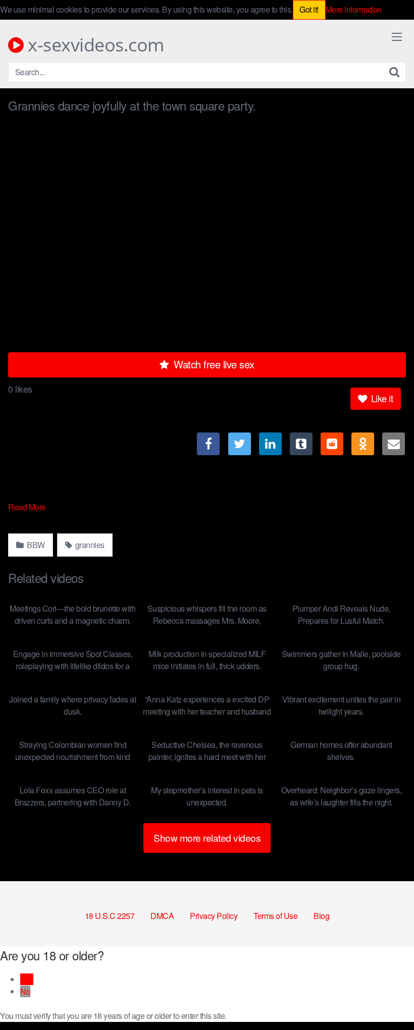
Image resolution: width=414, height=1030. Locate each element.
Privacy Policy (213, 915)
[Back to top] (386, 998)
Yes (26, 979)
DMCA (162, 915)
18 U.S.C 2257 (110, 915)
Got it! (309, 9)
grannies (89, 545)
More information (354, 9)
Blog (321, 915)
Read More (27, 507)
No (25, 991)
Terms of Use (275, 915)
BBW (35, 545)
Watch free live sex (212, 364)
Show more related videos (207, 837)
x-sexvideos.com (94, 45)
